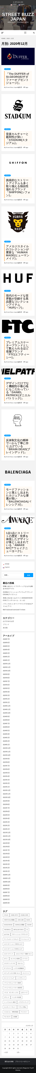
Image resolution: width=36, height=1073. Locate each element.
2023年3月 (6, 780)
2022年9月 (6, 801)
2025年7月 (6, 681)
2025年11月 (6, 667)
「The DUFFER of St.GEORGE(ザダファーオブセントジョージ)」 (17, 78)
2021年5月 (6, 857)
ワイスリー (24, 1012)
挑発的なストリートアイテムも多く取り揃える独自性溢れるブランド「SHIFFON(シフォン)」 (18, 188)
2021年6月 (6, 854)
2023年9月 (6, 759)
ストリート (26, 973)
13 (31, 1037)
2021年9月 (6, 843)
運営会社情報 (9, 1061)
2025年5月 (6, 688)
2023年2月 (6, 783)
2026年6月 (6, 643)
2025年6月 (6, 685)
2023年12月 (6, 748)
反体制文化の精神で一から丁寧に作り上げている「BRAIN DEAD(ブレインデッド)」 (18, 446)
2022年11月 (6, 794)
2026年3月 (6, 653)
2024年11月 (6, 709)
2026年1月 (6, 660)
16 (13, 1041)
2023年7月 (6, 766)
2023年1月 (6, 787)
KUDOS (28, 920)
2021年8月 (6, 847)
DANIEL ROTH (14, 915)
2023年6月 (6, 769)
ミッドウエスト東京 (10, 1002)
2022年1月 (6, 829)
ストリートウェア (9, 978)
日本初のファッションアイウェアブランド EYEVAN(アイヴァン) (18, 593)
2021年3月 (6, 864)
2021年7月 (6, 850)
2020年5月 (6, 899)
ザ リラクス (7, 968)
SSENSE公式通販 (19, 925)
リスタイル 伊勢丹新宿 (11, 1012)
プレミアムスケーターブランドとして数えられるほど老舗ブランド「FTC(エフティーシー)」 (17, 350)
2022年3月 (6, 822)
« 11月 (6, 1052)
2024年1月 (6, 745)
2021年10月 (6, 840)
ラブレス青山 (22, 1007)
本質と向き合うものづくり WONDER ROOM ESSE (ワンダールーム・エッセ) (17, 599)
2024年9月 (6, 716)
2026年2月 (6, 657)
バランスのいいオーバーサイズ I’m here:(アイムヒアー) (18, 605)
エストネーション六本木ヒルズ (13, 949)
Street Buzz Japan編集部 (14, 87)
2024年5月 (6, 731)
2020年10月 (6, 882)
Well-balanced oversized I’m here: (14, 610)
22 (9, 1045)
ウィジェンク (25, 939)
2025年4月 (6, 692)
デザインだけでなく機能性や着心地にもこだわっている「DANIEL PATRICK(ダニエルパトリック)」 (18, 391)
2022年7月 (6, 808)
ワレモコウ (7, 1017)
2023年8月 (6, 762)
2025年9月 (6, 674)
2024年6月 (6, 727)
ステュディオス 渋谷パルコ (12, 973)
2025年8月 (6, 678)
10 (18, 1037)
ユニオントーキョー (10, 1007)
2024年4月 (6, 734)
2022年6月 (6, 811)
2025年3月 (6, 695)
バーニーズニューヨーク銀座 (12, 983)
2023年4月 (6, 776)
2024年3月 (6, 738)
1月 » (18, 1052)
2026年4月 (6, 650)
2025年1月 (6, 702)
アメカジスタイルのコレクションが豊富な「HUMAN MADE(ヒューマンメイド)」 (17, 252)
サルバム (20, 963)
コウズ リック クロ (9, 963)
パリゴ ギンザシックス (11, 992)
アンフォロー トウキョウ (11, 939)
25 (22, 1045)
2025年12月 (6, 664)
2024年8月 (6, 720)
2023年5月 (6, 773)
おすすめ (6, 934)
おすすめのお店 (8, 621)
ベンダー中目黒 (16, 997)
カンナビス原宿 (15, 958)
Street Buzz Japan (18, 17)
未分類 (5, 628)
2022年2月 (6, 825)
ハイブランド (21, 978)
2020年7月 (6, 892)
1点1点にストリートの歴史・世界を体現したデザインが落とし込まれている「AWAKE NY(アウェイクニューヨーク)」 (17, 542)
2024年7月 (6, 723)
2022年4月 (6, 818)
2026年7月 (6, 639)
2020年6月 (6, 896)
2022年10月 (6, 797)
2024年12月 (6, 706)
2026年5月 (6, 646)
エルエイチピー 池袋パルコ (24, 954)
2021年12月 (6, 832)
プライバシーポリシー (22, 1061)
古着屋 (15, 1017)
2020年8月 (6, 889)
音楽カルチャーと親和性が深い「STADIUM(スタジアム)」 (17, 138)
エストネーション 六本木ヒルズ (13, 944)
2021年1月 (6, 871)
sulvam (29, 925)
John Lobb (20, 920)
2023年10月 (6, 755)
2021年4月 (6, 861)
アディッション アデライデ (20, 934)
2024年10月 (6, 713)
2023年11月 (6, 752)
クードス (25, 958)
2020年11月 (6, 878)
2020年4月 (6, 903)
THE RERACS (7, 929)
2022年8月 (6, 804)
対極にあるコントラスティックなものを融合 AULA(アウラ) (18, 587)
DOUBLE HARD (24, 915)
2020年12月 (6, 875)
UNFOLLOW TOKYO (18, 929)
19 (26, 1041)
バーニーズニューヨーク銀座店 (13, 987)
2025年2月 (6, 699)
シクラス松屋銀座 (18, 968)
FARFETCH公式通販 (9, 920)
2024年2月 (6, 741)
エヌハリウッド (8, 954)
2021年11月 (6, 836)
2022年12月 (6, 790)
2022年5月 (6, 815)
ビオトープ (24, 992)
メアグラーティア (23, 1002)
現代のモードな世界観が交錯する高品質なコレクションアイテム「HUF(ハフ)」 (17, 301)
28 (5, 1048)
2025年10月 (6, 671)
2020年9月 (6, 885)
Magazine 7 (26, 1068)
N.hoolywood (8, 925)
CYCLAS (6, 915)
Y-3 (27, 929)
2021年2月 (6, 868)
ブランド (7, 69)
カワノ (6, 958)
